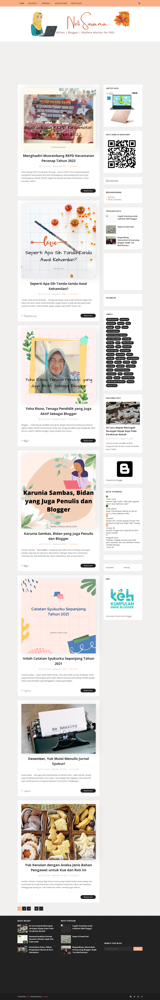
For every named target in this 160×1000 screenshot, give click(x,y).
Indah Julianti (111, 509)
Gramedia (126, 339)
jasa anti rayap (112, 350)
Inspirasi (110, 347)
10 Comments (73, 769)
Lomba (109, 362)
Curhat (125, 327)
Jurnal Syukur (125, 350)
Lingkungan (120, 358)
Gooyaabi (44, 996)
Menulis (118, 362)
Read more (88, 191)
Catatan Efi (110, 528)
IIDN (117, 343)
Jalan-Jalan (126, 347)
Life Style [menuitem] (32, 3)
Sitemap (127, 567)
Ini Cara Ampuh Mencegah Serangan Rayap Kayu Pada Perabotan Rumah (121, 431)
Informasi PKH (127, 343)
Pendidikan (131, 366)
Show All (110, 547)
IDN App (110, 343)
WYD (27, 996)
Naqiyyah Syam (112, 537)
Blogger (110, 327)
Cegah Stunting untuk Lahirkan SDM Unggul (128, 217)
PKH (120, 374)
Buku (118, 327)
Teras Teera (111, 499)
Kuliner (129, 354)
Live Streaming (133, 358)
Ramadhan (128, 374)
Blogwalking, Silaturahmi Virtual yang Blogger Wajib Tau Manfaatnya (128, 241)
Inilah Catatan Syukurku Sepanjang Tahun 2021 (58, 661)
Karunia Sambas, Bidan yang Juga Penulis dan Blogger (58, 536)
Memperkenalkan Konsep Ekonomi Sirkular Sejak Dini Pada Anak (41, 939)
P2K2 (134, 362)
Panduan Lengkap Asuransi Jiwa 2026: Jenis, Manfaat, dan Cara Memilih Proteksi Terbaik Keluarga (123, 542)
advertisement (112, 319)
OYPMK (126, 362)
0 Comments (73, 166)
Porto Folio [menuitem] (76, 3)
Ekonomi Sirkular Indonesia (116, 335)
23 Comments (73, 419)
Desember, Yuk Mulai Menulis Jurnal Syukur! (58, 761)
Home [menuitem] (21, 3)
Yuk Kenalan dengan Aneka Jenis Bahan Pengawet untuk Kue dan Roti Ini (58, 867)
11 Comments (73, 294)
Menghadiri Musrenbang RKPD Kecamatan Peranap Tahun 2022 (58, 158)
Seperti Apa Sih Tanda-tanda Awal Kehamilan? (58, 286)
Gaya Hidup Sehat (113, 339)
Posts (112, 197)
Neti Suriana (46, 166)
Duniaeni (109, 518)
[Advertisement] (80, 60)
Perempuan (111, 374)
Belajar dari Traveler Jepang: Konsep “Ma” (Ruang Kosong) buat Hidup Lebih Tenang (123, 522)
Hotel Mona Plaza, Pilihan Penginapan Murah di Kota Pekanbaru (41, 950)
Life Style (110, 358)
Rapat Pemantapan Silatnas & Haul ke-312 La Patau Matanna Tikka (121, 512)
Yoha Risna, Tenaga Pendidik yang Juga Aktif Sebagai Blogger (58, 411)
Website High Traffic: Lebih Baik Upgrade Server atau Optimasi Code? (122, 502)
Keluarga (110, 354)
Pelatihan (120, 366)
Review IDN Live (128, 378)
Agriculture (111, 323)
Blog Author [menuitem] (61, 3)
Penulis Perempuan (122, 370)
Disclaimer (110, 567)
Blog (128, 323)
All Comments (116, 199)
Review (116, 378)
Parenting (110, 366)
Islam (118, 347)
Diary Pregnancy (113, 331)
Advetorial (124, 319)
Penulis (109, 370)
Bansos (120, 323)
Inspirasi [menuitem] (46, 3)
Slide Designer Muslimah (115, 382)
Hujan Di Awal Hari (126, 227)
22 (36, 908)
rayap (109, 378)
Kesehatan (120, 354)
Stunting (130, 382)
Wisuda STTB (111, 385)
